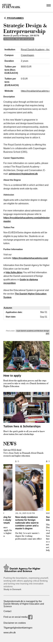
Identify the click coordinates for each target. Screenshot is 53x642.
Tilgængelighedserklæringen (18, 628)
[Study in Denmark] (11, 6)
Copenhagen (27, 55)
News (9, 444)
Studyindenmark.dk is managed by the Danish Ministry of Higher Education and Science (24, 604)
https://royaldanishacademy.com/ (21, 218)
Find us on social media (16, 617)
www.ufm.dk (10, 632)
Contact (7, 611)
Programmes (15, 18)
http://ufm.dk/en (14, 272)
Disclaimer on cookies (15, 623)
